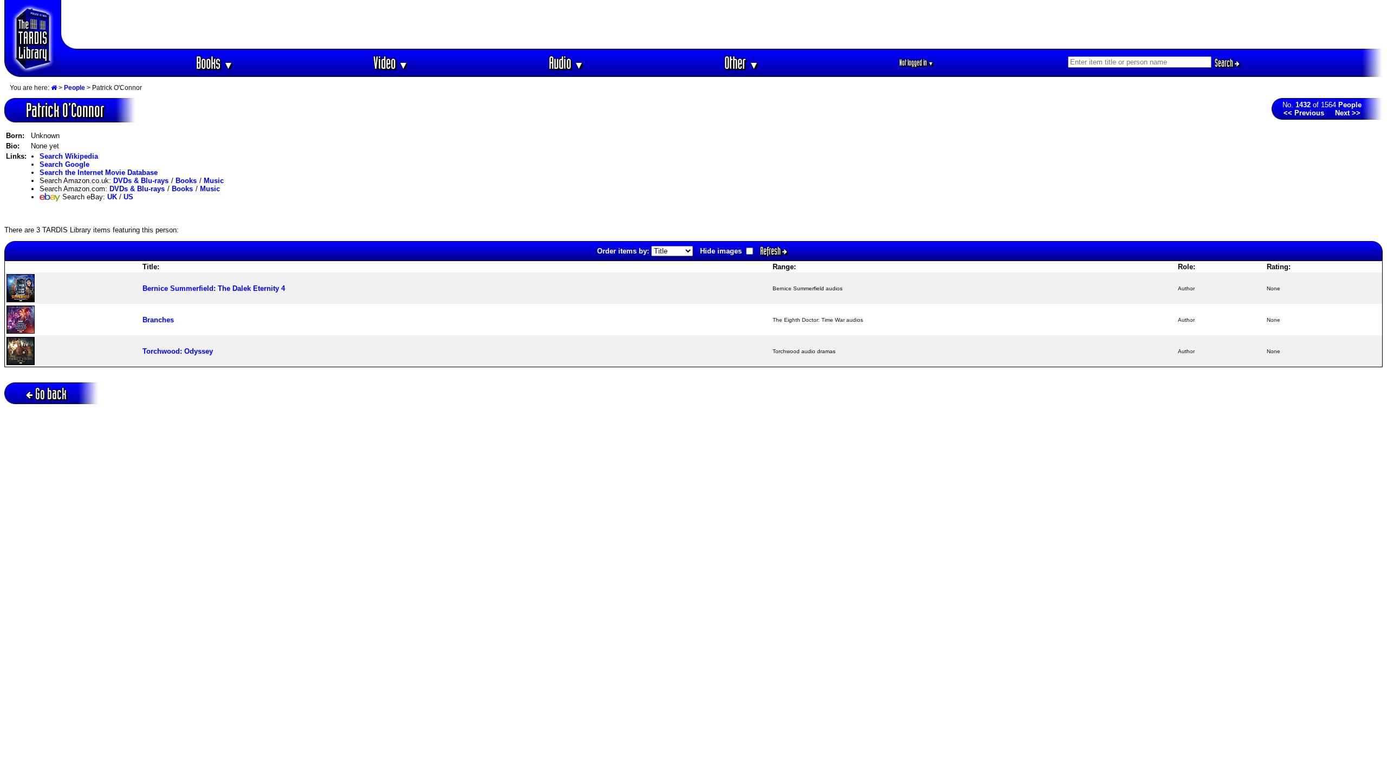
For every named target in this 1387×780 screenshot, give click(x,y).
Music (214, 181)
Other (741, 62)
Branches (158, 320)
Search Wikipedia (69, 156)
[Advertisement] (722, 24)
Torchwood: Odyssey (177, 351)
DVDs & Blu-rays (140, 181)
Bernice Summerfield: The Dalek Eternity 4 (213, 288)
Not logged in (916, 62)
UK (112, 197)
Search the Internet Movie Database (99, 172)
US (128, 197)
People (74, 88)
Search (1225, 63)
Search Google (64, 164)
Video (391, 62)
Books (215, 62)
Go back (51, 393)
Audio (566, 62)
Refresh (771, 251)
